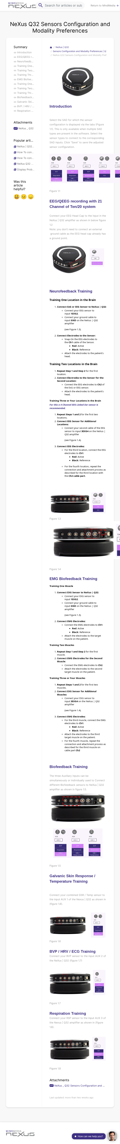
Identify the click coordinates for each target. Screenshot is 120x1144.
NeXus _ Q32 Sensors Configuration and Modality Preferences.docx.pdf (80, 1085)
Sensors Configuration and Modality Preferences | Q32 (81, 51)
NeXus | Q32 (62, 47)
